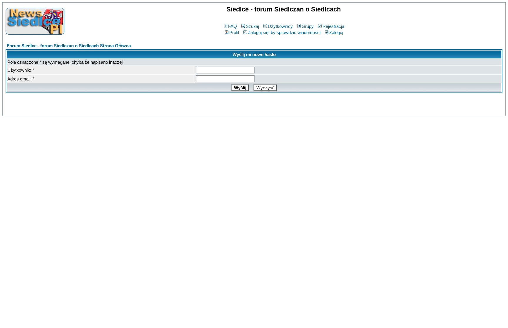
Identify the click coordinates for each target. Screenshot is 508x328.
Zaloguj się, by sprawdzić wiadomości (284, 32)
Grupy (308, 26)
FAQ (232, 26)
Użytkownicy (280, 26)
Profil (234, 32)
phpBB (241, 110)
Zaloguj (336, 32)
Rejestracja (333, 26)
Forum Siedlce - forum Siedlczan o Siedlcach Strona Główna (69, 45)
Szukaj (252, 26)
